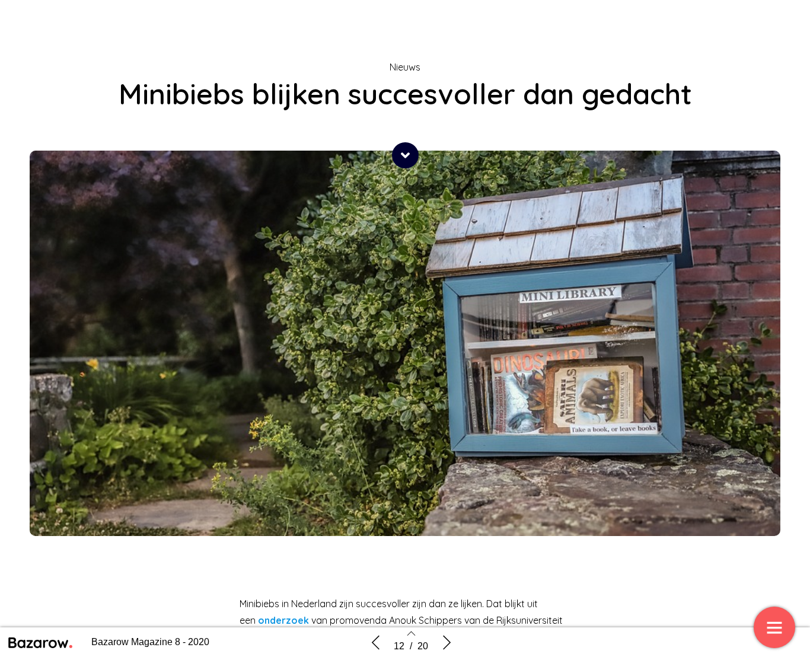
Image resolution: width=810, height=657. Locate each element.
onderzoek (283, 620)
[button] (405, 155)
